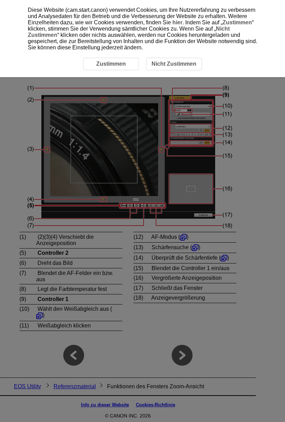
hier (177, 22)
